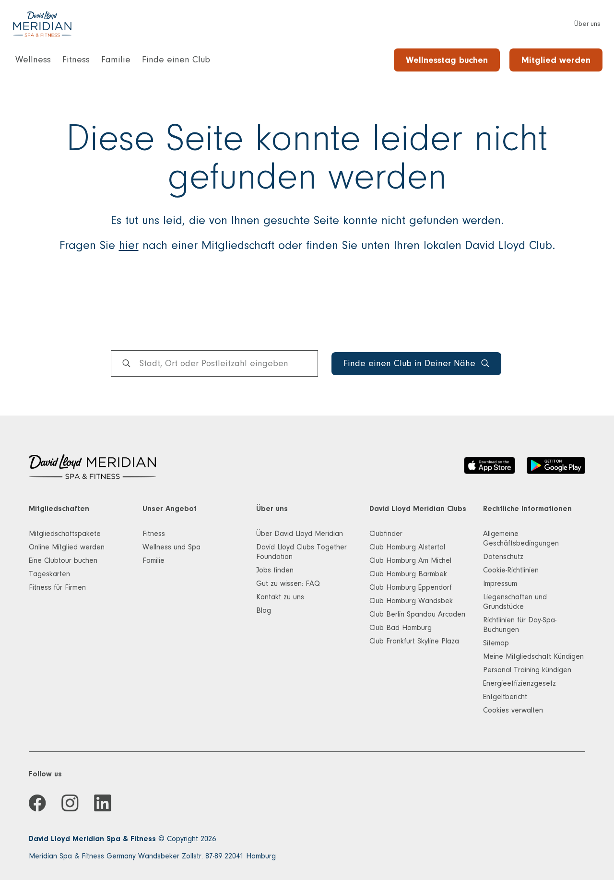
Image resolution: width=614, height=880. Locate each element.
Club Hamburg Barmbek (408, 574)
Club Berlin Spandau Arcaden (417, 614)
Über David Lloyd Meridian (299, 533)
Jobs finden (275, 570)
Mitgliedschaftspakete (65, 533)
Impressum (500, 583)
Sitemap (496, 643)
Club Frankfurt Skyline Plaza (414, 641)
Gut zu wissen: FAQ (288, 583)
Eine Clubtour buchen (63, 560)
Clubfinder (385, 533)
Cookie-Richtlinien (511, 570)
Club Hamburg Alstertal (407, 547)
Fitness (153, 533)
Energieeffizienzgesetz (519, 683)
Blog (263, 610)
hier (129, 245)
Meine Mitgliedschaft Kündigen (533, 656)
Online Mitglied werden (67, 547)
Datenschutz (503, 556)
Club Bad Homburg (400, 627)
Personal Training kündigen (527, 670)
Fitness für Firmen (57, 587)
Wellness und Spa (171, 547)
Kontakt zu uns (280, 597)
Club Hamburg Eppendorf (410, 587)
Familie (153, 560)
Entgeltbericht (505, 696)
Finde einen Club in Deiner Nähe (409, 363)
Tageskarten (49, 574)
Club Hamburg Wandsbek (411, 600)
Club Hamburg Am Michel (410, 560)
